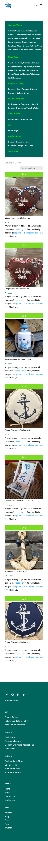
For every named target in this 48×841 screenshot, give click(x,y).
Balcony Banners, (16, 142)
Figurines (28, 66)
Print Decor (10, 748)
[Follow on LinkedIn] (18, 694)
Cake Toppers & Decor (27, 89)
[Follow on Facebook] (7, 694)
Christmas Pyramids (25, 34)
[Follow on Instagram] (12, 694)
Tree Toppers (35, 50)
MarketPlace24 (12, 700)
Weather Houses (21, 74)
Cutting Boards (24, 93)
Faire (7, 824)
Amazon (8, 813)
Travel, (29, 108)
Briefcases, (26, 104)
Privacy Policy (11, 717)
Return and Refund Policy (17, 721)
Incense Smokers (13, 772)
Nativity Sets (35, 46)
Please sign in (20, 229)
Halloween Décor (22, 38)
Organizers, (20, 108)
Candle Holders (15, 63)
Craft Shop (10, 737)
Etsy (7, 820)
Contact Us (10, 796)
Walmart (8, 828)
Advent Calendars (16, 31)
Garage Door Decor (25, 146)
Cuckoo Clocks (30, 63)
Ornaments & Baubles (18, 50)
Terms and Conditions (15, 725)
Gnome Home (11, 765)
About (7, 792)
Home (7, 789)
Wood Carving (26, 119)
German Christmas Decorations (19, 745)
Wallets (36, 108)
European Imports (13, 741)
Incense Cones (20, 42)
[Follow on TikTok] (24, 694)
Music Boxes (23, 46)
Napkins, (12, 93)
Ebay (7, 816)
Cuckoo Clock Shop (14, 761)
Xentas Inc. (10, 800)
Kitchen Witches (21, 70)
